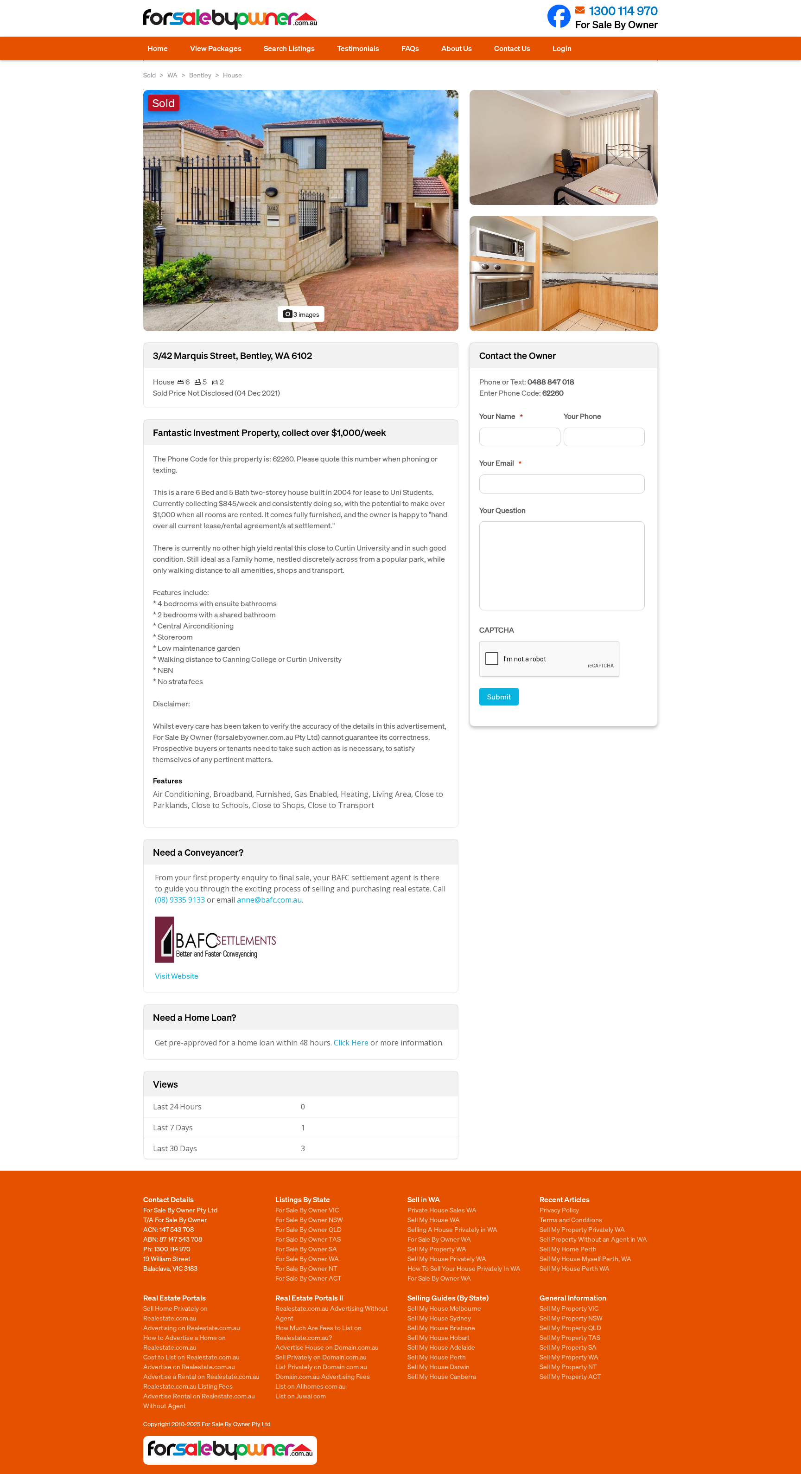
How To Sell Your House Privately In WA (464, 1268)
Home (157, 48)
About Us (456, 48)
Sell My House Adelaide (441, 1347)
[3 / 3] (564, 272)
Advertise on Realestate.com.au (189, 1366)
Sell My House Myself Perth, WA (585, 1258)
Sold (149, 74)
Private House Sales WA (442, 1209)
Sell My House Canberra (441, 1376)
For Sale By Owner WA (307, 1258)
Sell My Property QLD (570, 1327)
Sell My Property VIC (569, 1308)
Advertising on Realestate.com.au (191, 1327)
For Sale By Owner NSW (309, 1219)
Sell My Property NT (568, 1366)
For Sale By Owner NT (306, 1268)
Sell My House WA (433, 1219)
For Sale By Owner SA (306, 1248)
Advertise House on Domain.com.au (327, 1347)
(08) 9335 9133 (180, 900)
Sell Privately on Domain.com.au (321, 1356)
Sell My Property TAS (570, 1337)
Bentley (200, 74)
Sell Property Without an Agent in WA (593, 1239)
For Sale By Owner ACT (308, 1278)
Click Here (351, 1043)
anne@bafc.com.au (269, 900)
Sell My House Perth (436, 1356)
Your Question (502, 510)
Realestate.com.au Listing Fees (188, 1386)
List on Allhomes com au (310, 1386)
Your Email (500, 463)
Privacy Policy (559, 1209)
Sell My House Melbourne (444, 1308)
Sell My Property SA (568, 1347)
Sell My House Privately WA (446, 1258)
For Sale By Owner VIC (307, 1209)
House (232, 74)
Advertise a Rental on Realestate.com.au (201, 1376)
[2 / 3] (564, 146)
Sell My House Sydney (439, 1318)
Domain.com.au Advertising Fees (322, 1376)
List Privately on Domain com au (321, 1366)
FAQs (410, 48)
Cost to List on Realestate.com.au (191, 1356)
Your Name (501, 416)
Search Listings (289, 48)
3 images (300, 314)
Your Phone (582, 416)
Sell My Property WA (436, 1248)
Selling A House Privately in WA (452, 1229)
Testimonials (358, 48)
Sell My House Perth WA (575, 1268)
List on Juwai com (300, 1395)
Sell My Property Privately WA (582, 1229)
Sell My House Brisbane (441, 1327)
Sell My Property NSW (571, 1318)
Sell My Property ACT (570, 1376)
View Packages (216, 48)
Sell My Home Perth (568, 1248)
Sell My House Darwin (438, 1366)
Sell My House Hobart (438, 1337)
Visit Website (176, 976)
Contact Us (512, 48)
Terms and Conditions (571, 1219)
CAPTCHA (496, 629)
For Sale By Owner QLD (308, 1229)
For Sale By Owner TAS (308, 1239)
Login (562, 48)
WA (172, 74)
